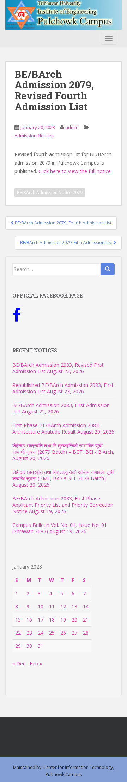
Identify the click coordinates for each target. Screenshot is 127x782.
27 (74, 632)
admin (72, 127)
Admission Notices (34, 136)
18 (52, 619)
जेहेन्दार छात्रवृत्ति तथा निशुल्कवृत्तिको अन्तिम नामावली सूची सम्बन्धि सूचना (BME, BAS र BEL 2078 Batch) (63, 475)
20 (74, 619)
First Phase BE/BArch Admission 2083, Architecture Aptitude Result (56, 428)
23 (29, 632)
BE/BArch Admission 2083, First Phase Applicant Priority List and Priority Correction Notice (62, 505)
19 (63, 619)
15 (18, 619)
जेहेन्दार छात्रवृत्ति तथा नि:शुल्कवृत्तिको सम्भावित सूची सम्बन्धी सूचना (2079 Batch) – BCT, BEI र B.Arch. (63, 448)
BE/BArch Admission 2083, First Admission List (61, 408)
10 (40, 606)
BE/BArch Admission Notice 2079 (50, 192)
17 (40, 619)
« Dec (18, 663)
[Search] (108, 269)
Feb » (36, 663)
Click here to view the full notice (74, 171)
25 (52, 632)
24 (40, 632)
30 (29, 645)
